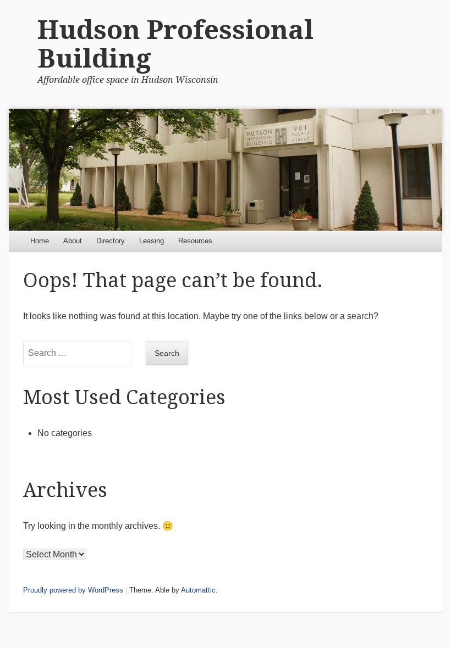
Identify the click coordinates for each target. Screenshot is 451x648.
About (72, 241)
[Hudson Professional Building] (225, 169)
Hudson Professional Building (175, 44)
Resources (195, 241)
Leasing (151, 241)
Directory (110, 241)
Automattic (198, 590)
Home (39, 241)
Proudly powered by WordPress (73, 590)
